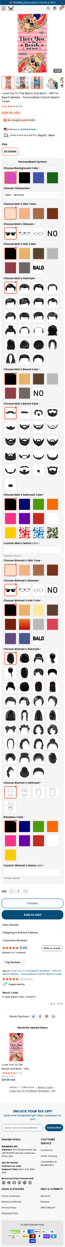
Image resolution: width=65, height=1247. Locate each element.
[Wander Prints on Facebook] (4, 1183)
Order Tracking (49, 1156)
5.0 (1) (19, 106)
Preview (32, 903)
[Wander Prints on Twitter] (30, 1183)
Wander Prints (36, 1224)
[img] (10, 979)
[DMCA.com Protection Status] (15, 1232)
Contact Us (46, 1150)
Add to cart (32, 915)
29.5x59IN (10, 151)
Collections (27, 1087)
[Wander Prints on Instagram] (9, 1183)
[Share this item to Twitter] (33, 1016)
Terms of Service (11, 1196)
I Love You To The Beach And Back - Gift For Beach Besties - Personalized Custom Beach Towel (32, 972)
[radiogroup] (33, 178)
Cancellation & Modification (49, 1163)
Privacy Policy (9, 1207)
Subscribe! (54, 1127)
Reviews (45, 1201)
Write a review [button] (51, 948)
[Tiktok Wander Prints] (20, 1183)
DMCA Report (48, 1207)
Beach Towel (45, 1087)
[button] (33, 168)
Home (13, 1087)
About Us (45, 1196)
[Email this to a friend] (53, 1016)
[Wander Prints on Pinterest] (25, 1183)
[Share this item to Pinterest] (46, 1016)
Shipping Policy (10, 1213)
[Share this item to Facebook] (40, 1016)
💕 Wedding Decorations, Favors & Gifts (33, 2)
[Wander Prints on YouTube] (14, 1183)
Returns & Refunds (11, 1201)
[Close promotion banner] (62, 2)
